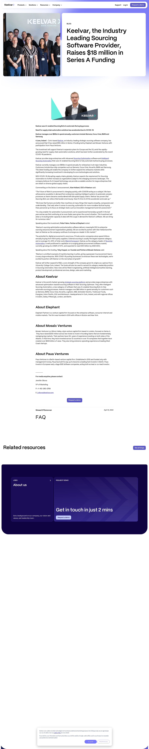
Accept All (90, 741)
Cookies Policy (57, 732)
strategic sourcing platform (75, 282)
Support (118, 5)
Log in (125, 5)
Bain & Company (72, 241)
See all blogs (139, 448)
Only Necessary (103, 741)
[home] (9, 5)
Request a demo (138, 5)
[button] (22, 5)
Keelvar (60, 140)
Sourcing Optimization (82, 158)
